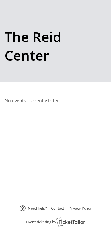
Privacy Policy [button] (80, 208)
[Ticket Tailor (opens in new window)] (70, 221)
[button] (57, 208)
